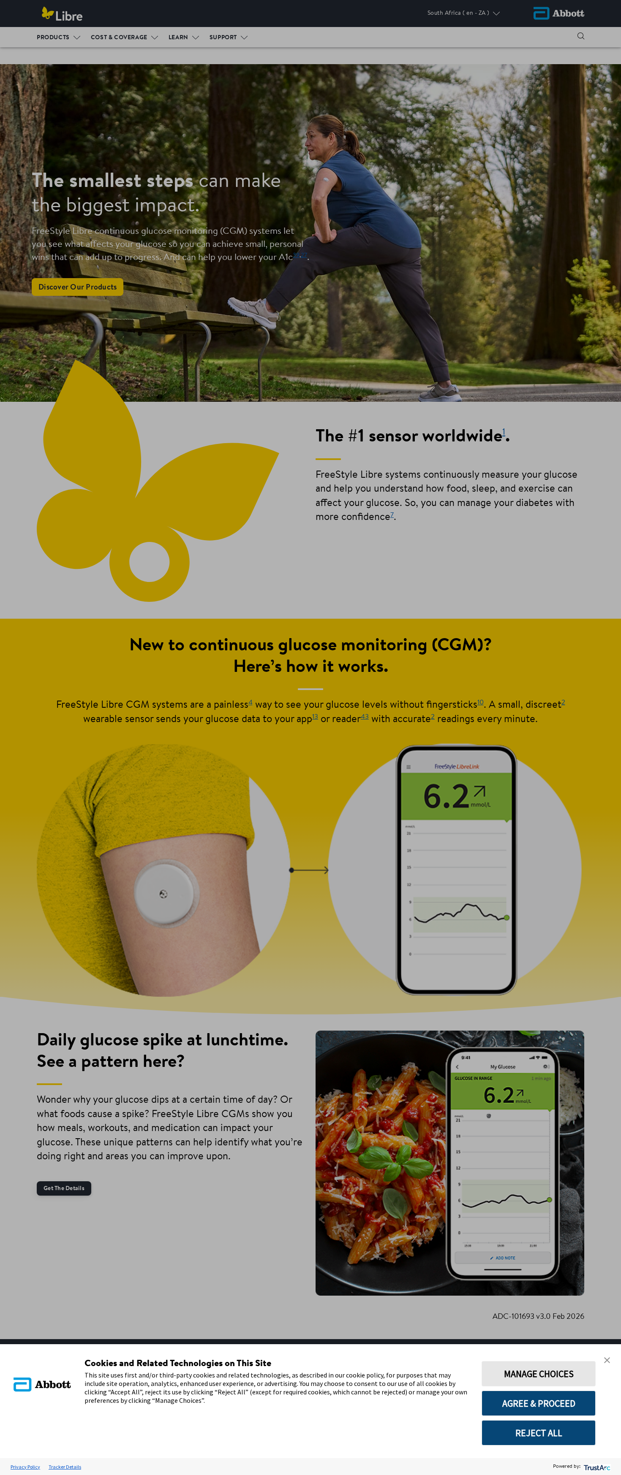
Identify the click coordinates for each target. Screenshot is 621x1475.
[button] (607, 1360)
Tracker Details (65, 1467)
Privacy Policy (25, 1467)
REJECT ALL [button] (538, 1433)
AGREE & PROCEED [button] (538, 1403)
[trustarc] (596, 1467)
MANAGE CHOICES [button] (539, 1374)
